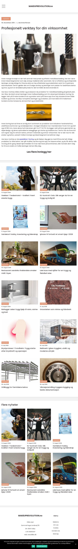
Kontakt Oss (56, 531)
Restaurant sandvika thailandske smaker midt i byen (19, 271)
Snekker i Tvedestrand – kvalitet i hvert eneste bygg (18, 196)
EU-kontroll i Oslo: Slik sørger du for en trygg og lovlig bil (56, 196)
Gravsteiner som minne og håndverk (55, 309)
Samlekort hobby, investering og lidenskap (19, 234)
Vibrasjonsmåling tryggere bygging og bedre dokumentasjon (56, 388)
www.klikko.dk (32, 535)
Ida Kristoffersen (24, 22)
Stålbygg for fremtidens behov (14, 387)
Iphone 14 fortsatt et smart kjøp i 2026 (56, 234)
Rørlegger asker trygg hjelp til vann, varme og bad (19, 310)
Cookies (55, 528)
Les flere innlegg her (39, 152)
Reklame (56, 522)
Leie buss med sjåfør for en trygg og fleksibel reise (55, 271)
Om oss (55, 525)
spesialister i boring (26, 139)
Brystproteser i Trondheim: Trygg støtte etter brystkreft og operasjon (18, 349)
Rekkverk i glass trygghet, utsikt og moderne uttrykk (55, 349)
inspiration (6, 19)
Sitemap (56, 534)
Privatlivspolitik (41, 546)
